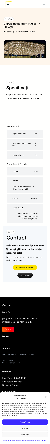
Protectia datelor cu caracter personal (34, 440)
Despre (8, 329)
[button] (46, 397)
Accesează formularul (25, 267)
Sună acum (25, 275)
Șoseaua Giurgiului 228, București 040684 (18, 354)
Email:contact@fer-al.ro (11, 363)
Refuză (25, 428)
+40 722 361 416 (8, 360)
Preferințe (25, 435)
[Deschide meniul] (44, 4)
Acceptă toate (25, 422)
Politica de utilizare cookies (12, 440)
